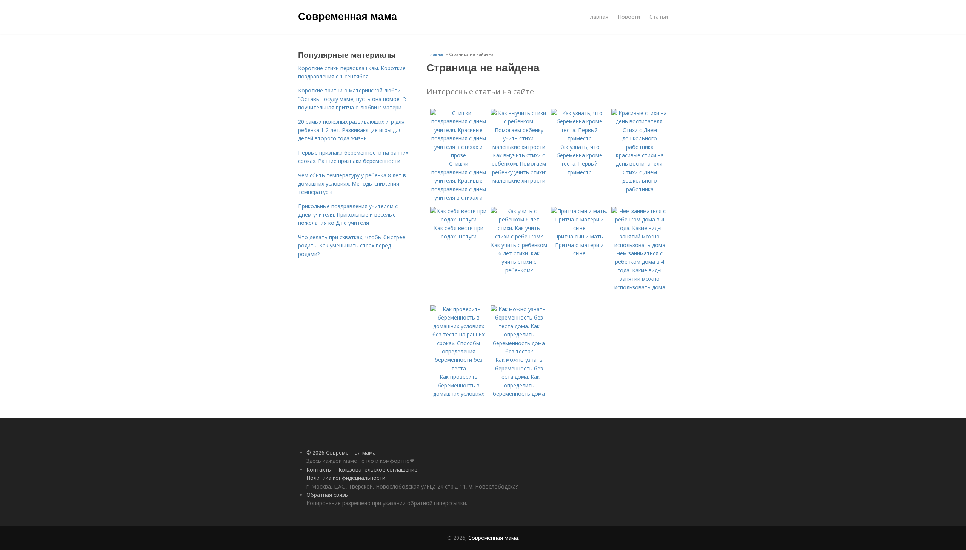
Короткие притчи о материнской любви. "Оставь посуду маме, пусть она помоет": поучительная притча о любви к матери (352, 99)
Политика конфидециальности (345, 477)
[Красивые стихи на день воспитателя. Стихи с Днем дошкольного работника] (639, 147)
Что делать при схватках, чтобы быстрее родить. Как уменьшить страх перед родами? (351, 246)
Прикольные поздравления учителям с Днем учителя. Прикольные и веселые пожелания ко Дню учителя (348, 215)
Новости (629, 16)
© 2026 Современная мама (341, 452)
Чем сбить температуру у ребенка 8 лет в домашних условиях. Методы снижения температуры (352, 184)
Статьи (658, 16)
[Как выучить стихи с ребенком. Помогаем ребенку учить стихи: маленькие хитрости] (519, 147)
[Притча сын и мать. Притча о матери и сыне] (579, 228)
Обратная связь (327, 494)
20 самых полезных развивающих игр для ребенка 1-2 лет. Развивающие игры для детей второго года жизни (351, 130)
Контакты (319, 469)
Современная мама (347, 16)
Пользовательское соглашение (376, 469)
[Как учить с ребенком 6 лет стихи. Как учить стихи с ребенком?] (519, 236)
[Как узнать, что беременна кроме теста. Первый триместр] (579, 138)
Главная (597, 16)
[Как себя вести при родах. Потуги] (458, 219)
